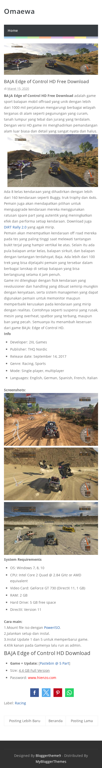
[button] (34, 692)
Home (13, 30)
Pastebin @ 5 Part (54, 663)
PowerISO (52, 627)
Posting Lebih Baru (24, 720)
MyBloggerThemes (51, 761)
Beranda (56, 720)
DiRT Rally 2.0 (15, 227)
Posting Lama (82, 720)
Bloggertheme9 (48, 755)
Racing (20, 703)
